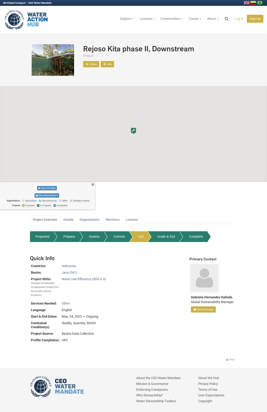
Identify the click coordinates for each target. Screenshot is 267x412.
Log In (238, 19)
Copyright (205, 401)
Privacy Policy (208, 384)
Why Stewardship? (149, 395)
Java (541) (69, 272)
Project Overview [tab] (45, 219)
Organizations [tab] (90, 219)
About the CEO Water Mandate (158, 378)
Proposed (42, 236)
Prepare (69, 236)
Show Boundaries (47, 195)
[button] (133, 130)
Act (141, 236)
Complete (196, 236)
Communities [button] (171, 19)
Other (66, 303)
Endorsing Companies (152, 389)
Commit (119, 236)
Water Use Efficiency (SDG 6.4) (84, 279)
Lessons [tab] (132, 219)
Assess (94, 236)
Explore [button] (126, 19)
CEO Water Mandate (40, 2)
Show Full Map (48, 188)
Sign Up (255, 19)
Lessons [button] (146, 19)
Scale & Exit (166, 236)
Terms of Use (207, 389)
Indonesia (69, 266)
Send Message (205, 309)
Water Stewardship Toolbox (156, 401)
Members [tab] (113, 219)
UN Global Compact (14, 2)
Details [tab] (68, 219)
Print (232, 359)
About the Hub (208, 378)
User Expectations (211, 395)
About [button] (212, 19)
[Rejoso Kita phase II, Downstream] (53, 60)
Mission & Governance (152, 384)
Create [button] (194, 19)
